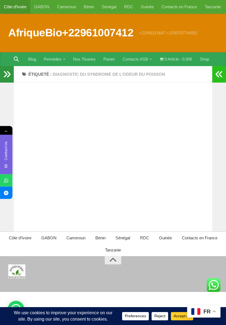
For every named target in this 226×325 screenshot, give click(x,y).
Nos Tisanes (84, 59)
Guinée (147, 6)
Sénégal (109, 6)
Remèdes (52, 59)
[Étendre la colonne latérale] (7, 74)
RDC (128, 6)
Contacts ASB (135, 59)
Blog (32, 59)
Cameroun (66, 6)
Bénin (89, 6)
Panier (109, 59)
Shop (204, 59)
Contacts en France (179, 6)
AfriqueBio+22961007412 (70, 32)
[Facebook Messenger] (6, 193)
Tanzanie (213, 6)
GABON (41, 6)
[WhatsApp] (6, 180)
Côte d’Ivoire (15, 6)
